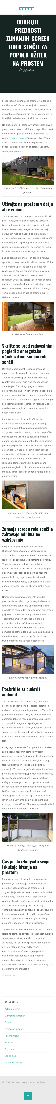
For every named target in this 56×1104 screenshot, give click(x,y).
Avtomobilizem (12, 1009)
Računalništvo (12, 1035)
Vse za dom (26, 15)
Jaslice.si (26, 9)
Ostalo (8, 1022)
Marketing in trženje (15, 1015)
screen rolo (17, 138)
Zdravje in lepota (13, 1062)
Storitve (9, 1042)
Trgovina (9, 1049)
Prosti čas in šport (14, 1029)
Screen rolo (10, 975)
